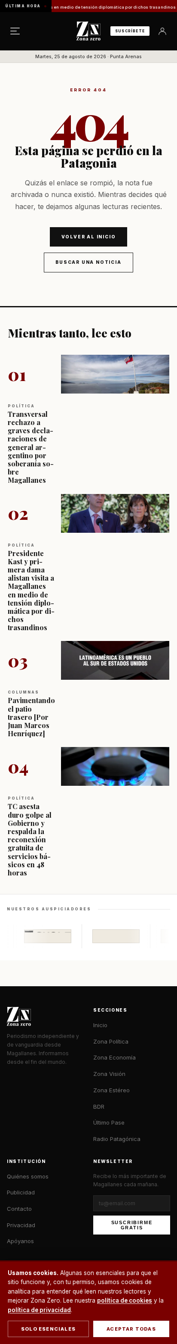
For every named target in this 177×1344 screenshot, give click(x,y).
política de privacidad (39, 1309)
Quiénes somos (28, 1176)
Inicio (100, 1025)
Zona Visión (109, 1073)
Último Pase (109, 1122)
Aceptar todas (131, 1329)
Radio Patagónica (116, 1138)
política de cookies (124, 1300)
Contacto (19, 1208)
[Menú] (15, 31)
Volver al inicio (88, 236)
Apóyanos (20, 1241)
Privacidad (21, 1225)
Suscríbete (130, 31)
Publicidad (21, 1192)
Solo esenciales (48, 1329)
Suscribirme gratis (132, 1225)
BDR (98, 1106)
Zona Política (110, 1041)
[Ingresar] (162, 31)
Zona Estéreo (111, 1090)
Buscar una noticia (88, 262)
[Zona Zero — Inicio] (88, 31)
